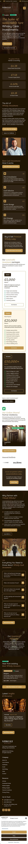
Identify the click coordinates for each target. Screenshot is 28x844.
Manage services (5, 828)
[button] (26, 818)
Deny (14, 835)
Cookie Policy (10, 842)
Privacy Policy (16, 842)
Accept (14, 832)
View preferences (14, 839)
